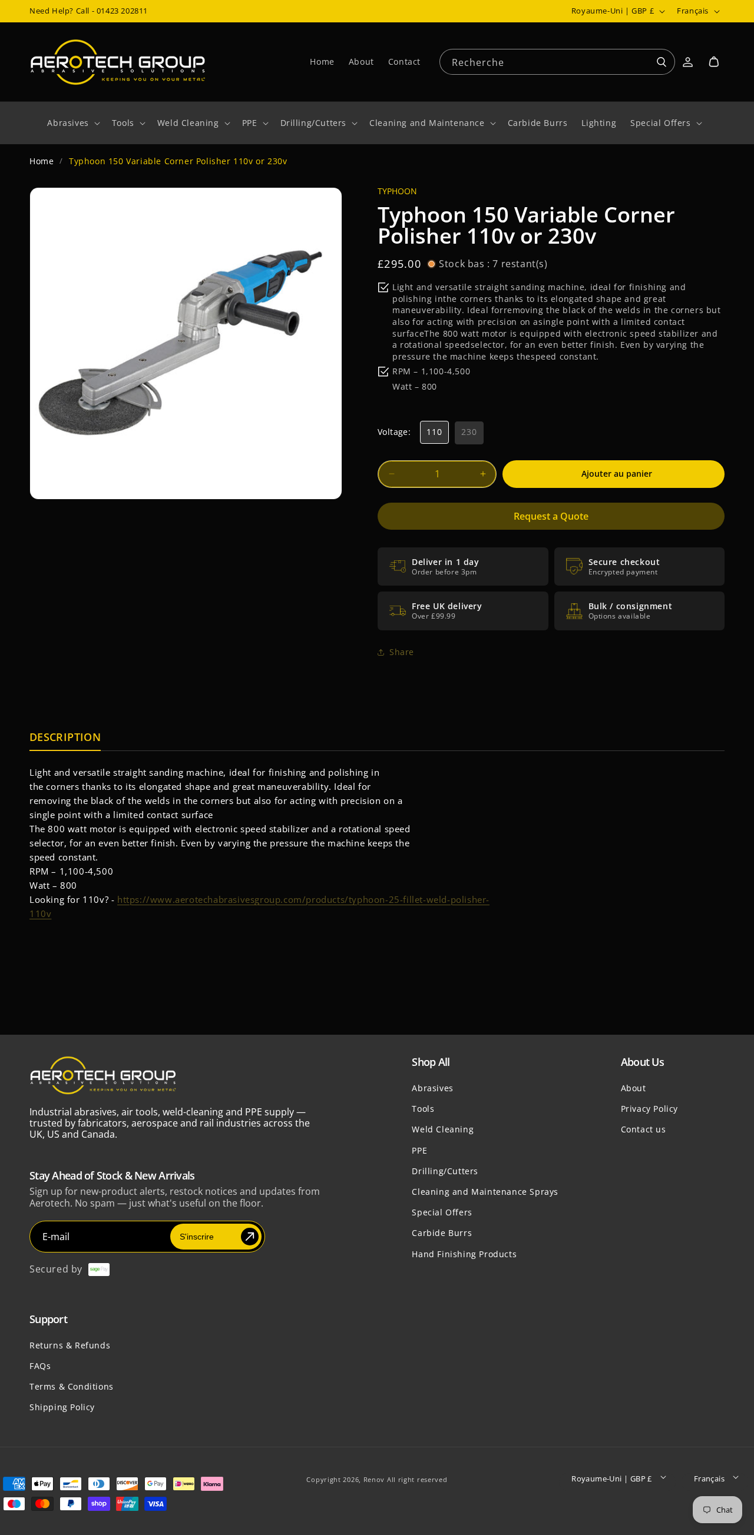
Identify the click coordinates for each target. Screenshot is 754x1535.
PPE (419, 1150)
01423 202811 (122, 10)
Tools (423, 1108)
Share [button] (401, 651)
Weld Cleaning (443, 1129)
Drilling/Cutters (445, 1171)
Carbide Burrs (442, 1232)
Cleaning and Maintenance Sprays (485, 1191)
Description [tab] (65, 738)
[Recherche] (661, 62)
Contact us (643, 1129)
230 (469, 431)
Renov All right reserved (405, 1479)
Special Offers (442, 1212)
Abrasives (432, 1088)
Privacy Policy (649, 1108)
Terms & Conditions (71, 1386)
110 (434, 431)
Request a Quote (551, 516)
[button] (714, 62)
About (633, 1088)
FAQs (40, 1365)
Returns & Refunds (69, 1345)
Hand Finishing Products (464, 1254)
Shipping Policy (62, 1407)
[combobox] (557, 61)
